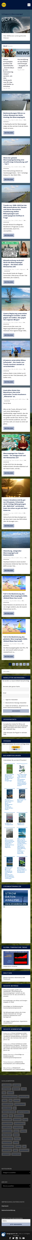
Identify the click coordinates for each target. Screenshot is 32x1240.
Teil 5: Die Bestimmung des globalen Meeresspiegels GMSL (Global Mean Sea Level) (15, 596)
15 (24, 120)
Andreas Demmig (9, 399)
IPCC (11, 1116)
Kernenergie (7, 1119)
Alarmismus (7, 1085)
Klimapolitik (7, 1127)
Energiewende (20, 1104)
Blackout (16, 1089)
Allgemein (22, 269)
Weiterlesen (8, 133)
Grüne (5, 1116)
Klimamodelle (19, 1123)
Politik (17, 1139)
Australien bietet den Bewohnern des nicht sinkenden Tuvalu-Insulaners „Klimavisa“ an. (14, 393)
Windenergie (24, 1150)
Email (4, 693)
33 (24, 557)
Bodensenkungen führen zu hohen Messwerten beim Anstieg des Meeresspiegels (14, 115)
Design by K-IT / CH (12, 1233)
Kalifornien (19, 1116)
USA (24, 1146)
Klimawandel (7, 1131)
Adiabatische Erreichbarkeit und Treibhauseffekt (14, 1062)
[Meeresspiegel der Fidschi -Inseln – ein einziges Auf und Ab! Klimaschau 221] (16, 442)
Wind (15, 1150)
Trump (18, 1146)
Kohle (16, 1131)
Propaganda (7, 1142)
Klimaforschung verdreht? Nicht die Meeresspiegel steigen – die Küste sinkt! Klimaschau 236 (13, 263)
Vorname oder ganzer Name (11, 686)
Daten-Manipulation (10, 1096)
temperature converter (10, 966)
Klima (20, 120)
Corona (10, 1093)
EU (15, 1108)
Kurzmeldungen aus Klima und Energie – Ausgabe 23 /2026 (23, 63)
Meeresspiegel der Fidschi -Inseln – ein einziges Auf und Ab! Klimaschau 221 (14, 455)
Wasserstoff (7, 1150)
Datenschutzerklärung (8, 1210)
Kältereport (7, 1135)
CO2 (4, 1093)
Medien (16, 1135)
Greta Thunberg (23, 1112)
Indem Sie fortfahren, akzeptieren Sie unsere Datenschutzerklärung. (15, 706)
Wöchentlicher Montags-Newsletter (15, 703)
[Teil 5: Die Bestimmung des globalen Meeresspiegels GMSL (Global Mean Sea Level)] (16, 583)
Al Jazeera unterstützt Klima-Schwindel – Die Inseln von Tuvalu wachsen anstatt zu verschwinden (14, 363)
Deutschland (23, 1096)
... (20, 664)
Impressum (5, 1206)
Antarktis (16, 1085)
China (24, 1089)
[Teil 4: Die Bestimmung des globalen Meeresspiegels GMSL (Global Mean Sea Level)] (16, 626)
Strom (16, 1142)
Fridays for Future (9, 1112)
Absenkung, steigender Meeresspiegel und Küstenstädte (12, 553)
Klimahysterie (7, 1123)
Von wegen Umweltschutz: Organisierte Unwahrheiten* (15, 1022)
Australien (6, 1089)
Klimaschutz (18, 1127)
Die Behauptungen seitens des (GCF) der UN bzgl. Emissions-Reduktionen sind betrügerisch (14, 1014)
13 (24, 664)
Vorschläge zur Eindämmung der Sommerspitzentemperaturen (13, 1007)
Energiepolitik (8, 1104)
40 (23, 513)
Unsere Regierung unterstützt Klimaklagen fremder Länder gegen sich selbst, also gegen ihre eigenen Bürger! (15, 316)
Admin (7, 601)
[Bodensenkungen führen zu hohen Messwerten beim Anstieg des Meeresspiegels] (16, 102)
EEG (10, 1100)
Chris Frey (7, 120)
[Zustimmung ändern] (3, 1234)
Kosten (23, 1131)
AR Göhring (8, 269)
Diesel (5, 1100)
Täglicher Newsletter (11, 699)
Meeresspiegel (7, 1139)
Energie (16, 1100)
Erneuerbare (7, 1108)
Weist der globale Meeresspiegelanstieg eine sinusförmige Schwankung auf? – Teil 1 (15, 161)
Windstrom (16, 1154)
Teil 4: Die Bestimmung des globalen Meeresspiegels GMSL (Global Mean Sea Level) (15, 639)
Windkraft (6, 1154)
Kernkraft (17, 1119)
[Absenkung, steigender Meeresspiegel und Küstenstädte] (16, 539)
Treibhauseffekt (8, 1146)
